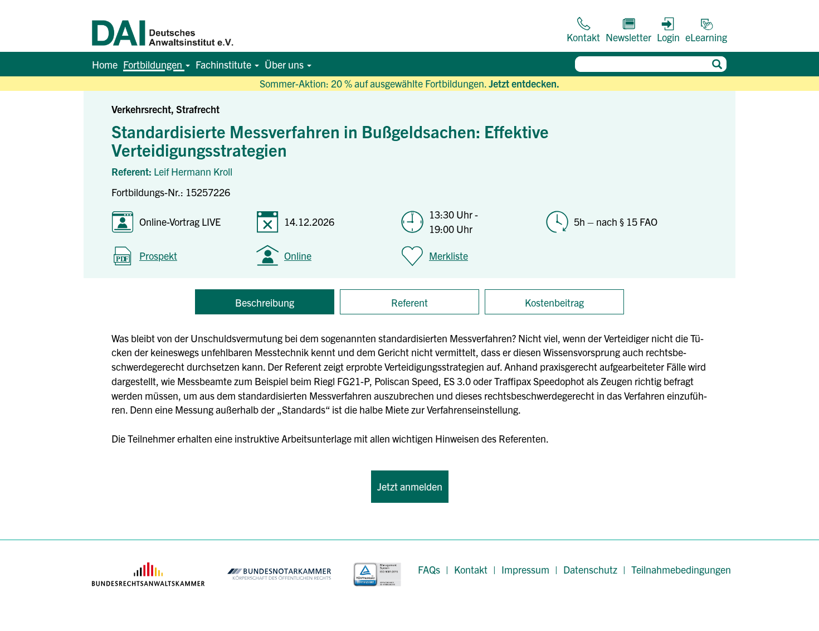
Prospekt (158, 255)
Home (105, 64)
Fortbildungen (153, 64)
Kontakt (471, 569)
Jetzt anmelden (409, 486)
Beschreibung (264, 302)
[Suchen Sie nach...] (717, 64)
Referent (409, 302)
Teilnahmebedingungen (681, 569)
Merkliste (448, 255)
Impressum (525, 569)
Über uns (285, 64)
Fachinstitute (225, 64)
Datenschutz (590, 569)
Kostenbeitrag (554, 302)
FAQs (429, 569)
